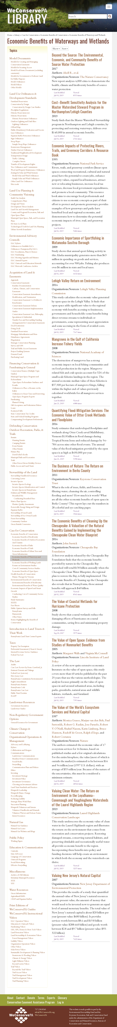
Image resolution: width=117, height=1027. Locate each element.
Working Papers (16, 841)
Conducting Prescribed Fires (24, 498)
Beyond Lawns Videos (20, 963)
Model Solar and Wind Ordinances (25, 175)
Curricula (14, 851)
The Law (14, 661)
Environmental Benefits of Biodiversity (26, 582)
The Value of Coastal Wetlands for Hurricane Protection (74, 604)
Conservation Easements (20, 282)
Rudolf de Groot (72, 732)
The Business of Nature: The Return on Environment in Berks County (77, 468)
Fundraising (15, 399)
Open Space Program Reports (23, 396)
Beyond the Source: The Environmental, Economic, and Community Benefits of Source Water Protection (77, 59)
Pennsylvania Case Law (19, 690)
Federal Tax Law (17, 654)
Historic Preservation (19, 115)
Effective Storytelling (19, 865)
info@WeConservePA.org (45, 1012)
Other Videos (16, 946)
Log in (60, 1002)
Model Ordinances (18, 81)
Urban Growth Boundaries (21, 229)
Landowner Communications (23, 756)
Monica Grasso (71, 720)
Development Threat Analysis (22, 206)
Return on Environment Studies (24, 565)
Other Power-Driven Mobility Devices (26, 463)
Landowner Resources (22, 702)
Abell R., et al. (71, 73)
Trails (13, 460)
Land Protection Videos (20, 932)
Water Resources (18, 890)
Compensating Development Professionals (27, 419)
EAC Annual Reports (19, 260)
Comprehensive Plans (19, 201)
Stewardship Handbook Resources (24, 475)
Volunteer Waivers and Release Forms (26, 813)
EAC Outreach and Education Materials (26, 263)
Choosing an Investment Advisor (24, 784)
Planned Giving (18, 402)
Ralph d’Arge (91, 732)
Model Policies (16, 84)
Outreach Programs (18, 859)
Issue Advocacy (17, 853)
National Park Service (92, 163)
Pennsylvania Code (18, 687)
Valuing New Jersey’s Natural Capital (76, 875)
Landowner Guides (18, 708)
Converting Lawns (18, 478)
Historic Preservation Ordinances (24, 118)
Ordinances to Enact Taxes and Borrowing (28, 393)
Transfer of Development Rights (23, 164)
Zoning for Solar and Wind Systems (24, 172)
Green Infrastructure (18, 893)
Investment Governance (21, 781)
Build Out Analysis (18, 198)
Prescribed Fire (17, 495)
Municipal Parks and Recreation (23, 457)
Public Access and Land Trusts (22, 466)
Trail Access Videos (19, 972)
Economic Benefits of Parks (22, 545)
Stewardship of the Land (23, 472)
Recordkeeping (16, 795)
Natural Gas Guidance (19, 825)
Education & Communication (26, 847)
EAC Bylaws (16, 243)
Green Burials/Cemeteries (21, 524)
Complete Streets (18, 161)
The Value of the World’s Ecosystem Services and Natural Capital (75, 710)
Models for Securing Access (21, 67)
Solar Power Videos (18, 949)
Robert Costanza (61, 737)
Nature (84, 741)
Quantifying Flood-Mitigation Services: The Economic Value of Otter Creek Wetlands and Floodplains (80, 415)
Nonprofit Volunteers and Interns (23, 807)
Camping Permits (18, 443)
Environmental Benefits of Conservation (26, 579)
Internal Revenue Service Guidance (24, 652)
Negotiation (15, 340)
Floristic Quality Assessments (23, 504)
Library (17, 35)
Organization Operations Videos (23, 943)
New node (15, 184)
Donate (31, 998)
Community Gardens (19, 521)
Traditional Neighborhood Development (26, 152)
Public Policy (16, 837)
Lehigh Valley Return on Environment (76, 280)
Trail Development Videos (22, 978)
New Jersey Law (17, 676)
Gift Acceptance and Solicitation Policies (26, 405)
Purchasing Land (17, 357)
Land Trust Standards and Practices (24, 787)
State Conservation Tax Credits (22, 413)
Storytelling (16, 764)
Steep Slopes (15, 141)
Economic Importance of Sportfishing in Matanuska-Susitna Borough (78, 240)
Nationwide (16, 614)
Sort (64, 48)
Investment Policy (19, 778)
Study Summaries (17, 599)
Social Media (17, 761)
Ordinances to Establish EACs (22, 246)
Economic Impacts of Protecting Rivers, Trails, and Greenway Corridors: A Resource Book (80, 150)
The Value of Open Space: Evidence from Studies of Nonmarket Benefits (78, 642)
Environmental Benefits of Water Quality (27, 585)
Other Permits (17, 448)
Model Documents (20, 58)
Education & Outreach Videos (22, 924)
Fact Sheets (15, 605)
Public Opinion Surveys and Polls (23, 608)
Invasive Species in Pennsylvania (24, 490)
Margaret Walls (71, 653)
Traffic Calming (18, 158)
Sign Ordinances (17, 138)
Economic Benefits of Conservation (54, 35)
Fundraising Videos (18, 926)
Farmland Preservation (19, 101)
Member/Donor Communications (25, 758)
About (10, 998)
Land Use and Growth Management (25, 209)
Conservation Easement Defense (24, 305)
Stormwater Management (21, 147)
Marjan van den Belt (92, 720)
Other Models (16, 87)
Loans (13, 408)
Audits (13, 664)
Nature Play (15, 451)
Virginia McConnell (96, 653)
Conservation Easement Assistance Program (31, 1002)
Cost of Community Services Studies (26, 568)
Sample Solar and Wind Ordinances (25, 178)
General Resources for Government (24, 722)
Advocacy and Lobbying (20, 744)
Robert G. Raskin (74, 724)
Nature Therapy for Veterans (23, 577)
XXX (13, 880)
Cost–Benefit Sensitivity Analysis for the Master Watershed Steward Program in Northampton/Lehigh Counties (79, 107)
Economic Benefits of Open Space (25, 571)
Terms (41, 998)
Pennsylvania (17, 611)
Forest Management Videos (22, 938)
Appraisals (14, 280)
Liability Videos (17, 941)
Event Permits (17, 446)
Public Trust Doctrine (19, 693)
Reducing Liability (18, 798)
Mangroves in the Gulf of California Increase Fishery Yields (75, 341)
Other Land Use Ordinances (21, 181)
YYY (12, 883)
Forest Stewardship (18, 518)
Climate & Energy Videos (22, 958)
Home (9, 35)
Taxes (12, 642)
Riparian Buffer (17, 510)
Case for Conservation (30, 35)
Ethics (13, 770)
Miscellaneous (17, 871)
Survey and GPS (17, 345)
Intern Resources (18, 815)
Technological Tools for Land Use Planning (27, 226)
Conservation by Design (20, 104)
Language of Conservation (21, 856)
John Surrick (70, 543)
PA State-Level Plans (18, 223)
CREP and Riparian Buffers (21, 899)
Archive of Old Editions (20, 875)
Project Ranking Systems (20, 351)
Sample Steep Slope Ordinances (24, 144)
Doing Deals (15, 328)
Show (56, 48)
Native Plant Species (18, 501)
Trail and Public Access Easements (24, 348)
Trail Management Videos (22, 975)
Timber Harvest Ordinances (21, 150)
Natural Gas (16, 822)
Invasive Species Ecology (21, 484)
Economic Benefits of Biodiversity (25, 537)
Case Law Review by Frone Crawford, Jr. (26, 667)
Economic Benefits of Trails (22, 548)
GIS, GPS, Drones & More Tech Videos (26, 929)
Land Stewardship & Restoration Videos (26, 935)
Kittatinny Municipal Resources (23, 877)
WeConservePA (41, 1015)
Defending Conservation (23, 426)
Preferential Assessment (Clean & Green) (26, 649)
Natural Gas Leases (18, 828)
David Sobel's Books (20, 454)
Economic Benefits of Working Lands (26, 562)
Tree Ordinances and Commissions (24, 167)
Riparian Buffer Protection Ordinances (25, 135)
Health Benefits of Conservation (23, 574)
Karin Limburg (89, 728)
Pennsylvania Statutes (19, 684)
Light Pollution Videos (20, 961)
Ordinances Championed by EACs (24, 249)
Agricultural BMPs (18, 896)
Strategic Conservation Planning (23, 342)
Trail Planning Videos (20, 981)
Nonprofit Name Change (20, 793)
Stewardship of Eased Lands (21, 512)
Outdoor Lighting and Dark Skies (23, 121)
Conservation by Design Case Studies (26, 107)
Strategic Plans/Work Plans (21, 801)
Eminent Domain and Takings (22, 670)
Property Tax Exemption (20, 646)
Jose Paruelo (92, 724)
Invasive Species (17, 481)
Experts (51, 998)
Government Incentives (20, 705)
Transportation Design (19, 155)
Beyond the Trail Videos (21, 969)
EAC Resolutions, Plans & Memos (24, 252)
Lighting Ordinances (20, 124)
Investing (14, 773)
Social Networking (18, 862)
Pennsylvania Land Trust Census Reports (26, 636)
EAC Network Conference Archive (24, 266)
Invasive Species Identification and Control (28, 487)
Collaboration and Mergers (21, 750)
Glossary (62, 998)
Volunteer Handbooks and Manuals (25, 810)
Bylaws (13, 747)
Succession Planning (18, 804)
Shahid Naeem (72, 728)
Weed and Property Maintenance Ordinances (28, 170)
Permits (13, 437)
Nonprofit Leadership (19, 790)
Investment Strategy (20, 775)
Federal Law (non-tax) (19, 673)
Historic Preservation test (20, 112)
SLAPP (13, 696)
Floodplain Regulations (19, 110)
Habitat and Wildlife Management (24, 492)
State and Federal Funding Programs (24, 416)
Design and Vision (18, 203)
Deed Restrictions (17, 325)
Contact (20, 998)
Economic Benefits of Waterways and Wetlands (87, 35)
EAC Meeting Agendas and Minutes (25, 257)
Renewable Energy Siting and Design (25, 507)
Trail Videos (15, 966)
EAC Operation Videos (20, 921)
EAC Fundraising (17, 254)
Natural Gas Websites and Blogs (23, 831)
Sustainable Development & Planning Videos (28, 952)
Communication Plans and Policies (25, 767)
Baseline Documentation (21, 285)
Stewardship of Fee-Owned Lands (24, 515)
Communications (17, 753)
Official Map (15, 127)
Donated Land (16, 354)
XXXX (14, 602)
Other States (17, 616)
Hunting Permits (18, 440)
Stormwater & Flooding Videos (24, 955)
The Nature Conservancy (94, 77)
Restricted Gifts (17, 411)
